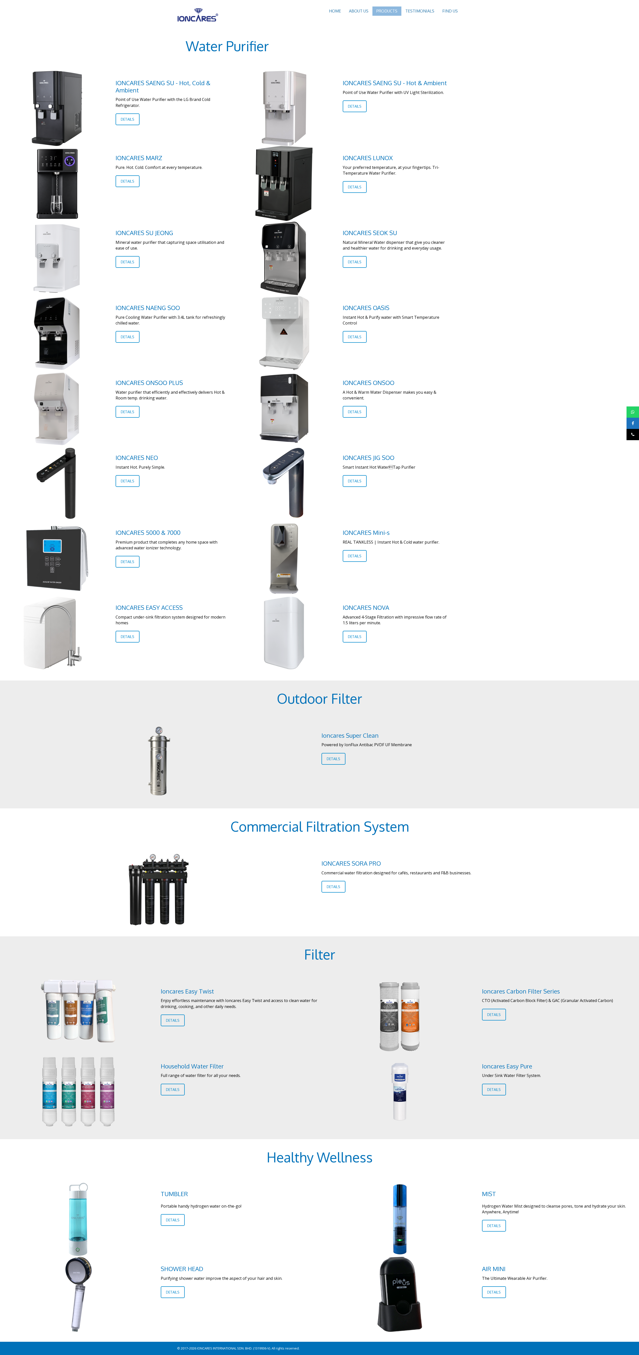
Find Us (450, 10)
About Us (358, 10)
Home (335, 10)
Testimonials (419, 10)
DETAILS (127, 119)
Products (386, 10)
